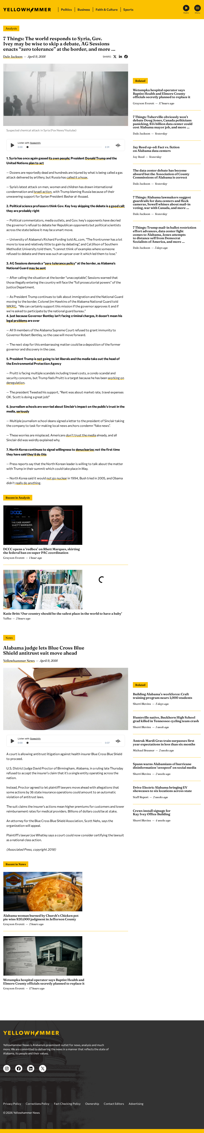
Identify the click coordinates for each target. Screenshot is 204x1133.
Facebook (126, 56)
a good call (116, 206)
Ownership (92, 1103)
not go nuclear (56, 478)
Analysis (11, 28)
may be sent (37, 268)
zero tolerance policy (60, 263)
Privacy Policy (12, 1103)
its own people (59, 158)
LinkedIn (120, 56)
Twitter (115, 56)
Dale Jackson (13, 57)
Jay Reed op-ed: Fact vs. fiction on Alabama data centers (156, 149)
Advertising (136, 1103)
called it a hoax (77, 177)
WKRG (11, 306)
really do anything (27, 483)
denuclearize (85, 449)
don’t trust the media (81, 435)
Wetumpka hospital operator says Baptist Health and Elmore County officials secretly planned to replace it (161, 93)
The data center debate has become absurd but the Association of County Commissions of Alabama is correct (161, 173)
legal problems (16, 320)
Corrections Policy (37, 1103)
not (39, 359)
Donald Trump (95, 158)
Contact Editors (114, 1103)
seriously (22, 411)
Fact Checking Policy (67, 1103)
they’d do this (36, 454)
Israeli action (43, 191)
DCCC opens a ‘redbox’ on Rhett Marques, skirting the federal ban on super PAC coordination (41, 551)
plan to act (36, 163)
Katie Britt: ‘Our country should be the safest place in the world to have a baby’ (62, 613)
